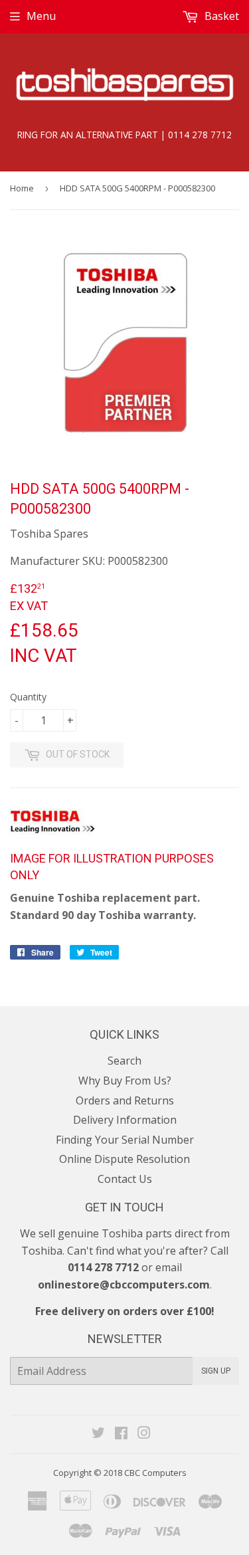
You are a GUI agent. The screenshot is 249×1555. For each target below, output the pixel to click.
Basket (220, 16)
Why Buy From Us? (124, 1080)
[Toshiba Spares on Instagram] (144, 1434)
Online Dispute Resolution (124, 1159)
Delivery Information (125, 1119)
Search (124, 1060)
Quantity (28, 696)
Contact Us (125, 1179)
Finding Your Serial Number (125, 1139)
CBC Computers (155, 1473)
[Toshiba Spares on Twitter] (98, 1434)
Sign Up (215, 1371)
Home (22, 188)
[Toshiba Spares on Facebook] (121, 1434)
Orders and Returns (125, 1100)
